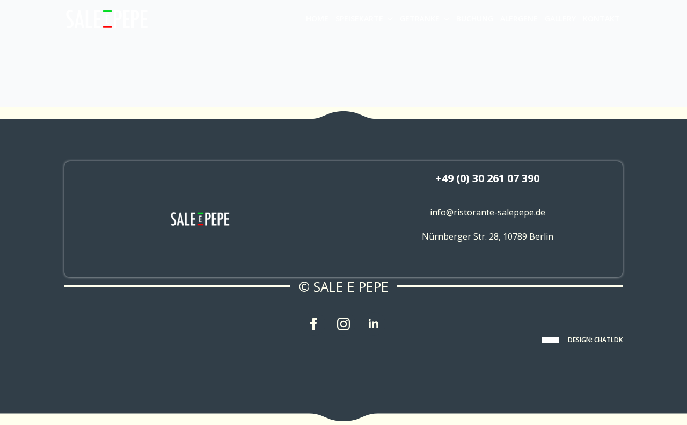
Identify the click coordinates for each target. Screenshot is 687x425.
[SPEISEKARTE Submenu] (389, 19)
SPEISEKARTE (359, 18)
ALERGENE (519, 18)
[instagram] (343, 324)
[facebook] (313, 324)
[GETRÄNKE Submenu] (446, 19)
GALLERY (560, 18)
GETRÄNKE (420, 18)
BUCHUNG (474, 18)
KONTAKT (601, 18)
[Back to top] (661, 399)
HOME (317, 18)
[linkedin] (373, 324)
